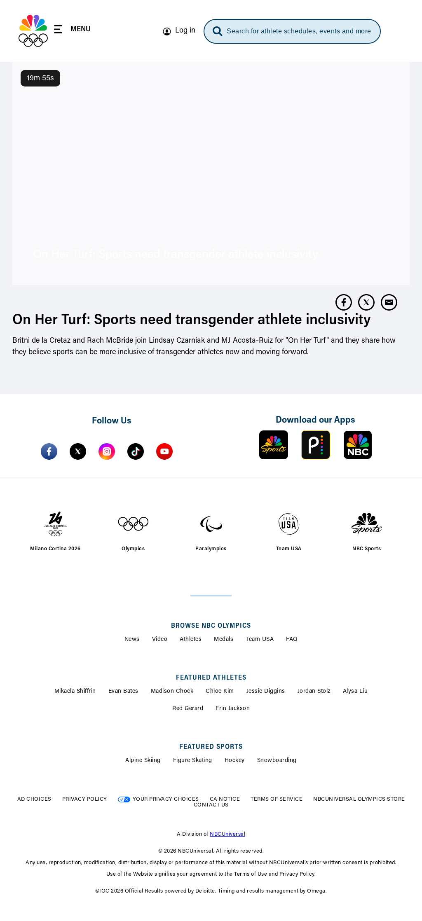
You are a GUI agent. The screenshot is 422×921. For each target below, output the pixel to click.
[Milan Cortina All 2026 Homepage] (33, 30)
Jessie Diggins (265, 691)
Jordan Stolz (314, 691)
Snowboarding (277, 761)
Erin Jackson (233, 709)
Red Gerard (187, 709)
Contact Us (211, 805)
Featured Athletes (211, 678)
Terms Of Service (276, 799)
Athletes (191, 640)
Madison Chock (172, 691)
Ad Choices (34, 799)
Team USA (260, 640)
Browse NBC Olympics (211, 626)
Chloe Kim (220, 691)
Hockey (235, 761)
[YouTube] (164, 451)
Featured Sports (211, 747)
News (132, 640)
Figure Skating (192, 761)
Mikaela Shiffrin (75, 691)
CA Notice (225, 799)
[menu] (72, 30)
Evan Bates (123, 691)
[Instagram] (106, 451)
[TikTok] (135, 451)
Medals (223, 640)
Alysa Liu (355, 691)
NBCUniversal (227, 834)
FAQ (292, 640)
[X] (78, 451)
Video (160, 640)
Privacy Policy (84, 799)
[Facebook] (49, 451)
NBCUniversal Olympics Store (359, 799)
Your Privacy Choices (166, 799)
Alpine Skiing (143, 761)
